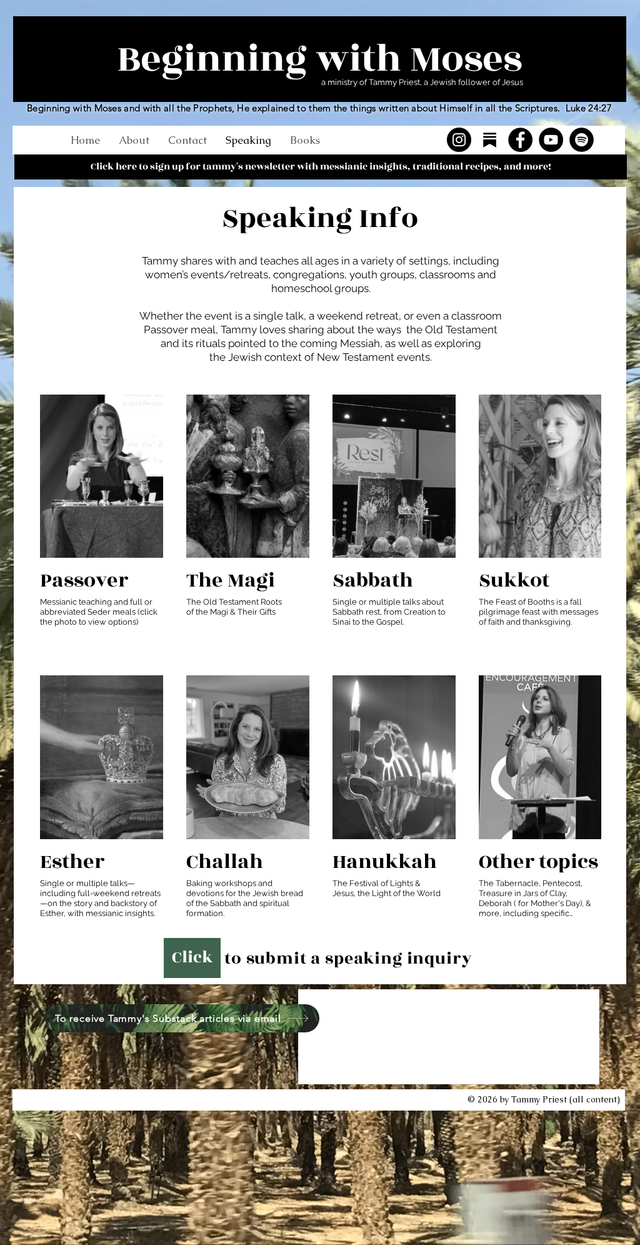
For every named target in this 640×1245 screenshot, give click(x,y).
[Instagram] (459, 140)
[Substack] (490, 140)
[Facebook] (520, 140)
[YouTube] (551, 140)
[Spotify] (581, 140)
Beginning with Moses (319, 59)
